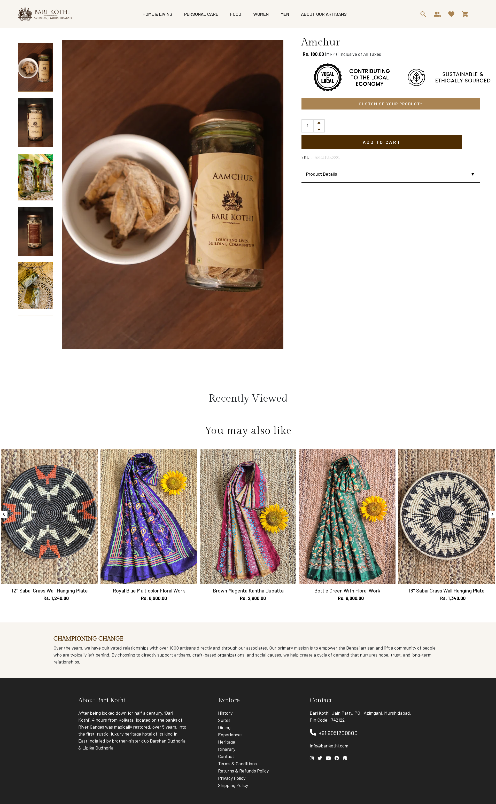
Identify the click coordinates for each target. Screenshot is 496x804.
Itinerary (226, 749)
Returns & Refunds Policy (243, 771)
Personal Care (201, 14)
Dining (224, 727)
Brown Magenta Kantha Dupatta (248, 590)
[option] (35, 67)
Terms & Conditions (237, 763)
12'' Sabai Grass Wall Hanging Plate (49, 590)
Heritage (226, 742)
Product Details (321, 174)
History (225, 713)
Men (285, 14)
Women (261, 14)
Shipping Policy (233, 785)
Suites (224, 720)
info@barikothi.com (329, 745)
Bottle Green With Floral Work (347, 590)
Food (235, 14)
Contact (226, 756)
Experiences (230, 734)
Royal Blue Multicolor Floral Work (149, 590)
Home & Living (157, 14)
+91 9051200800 (338, 732)
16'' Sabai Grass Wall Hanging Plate (446, 590)
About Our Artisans (324, 14)
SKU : (306, 157)
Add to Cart (382, 142)
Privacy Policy (231, 778)
